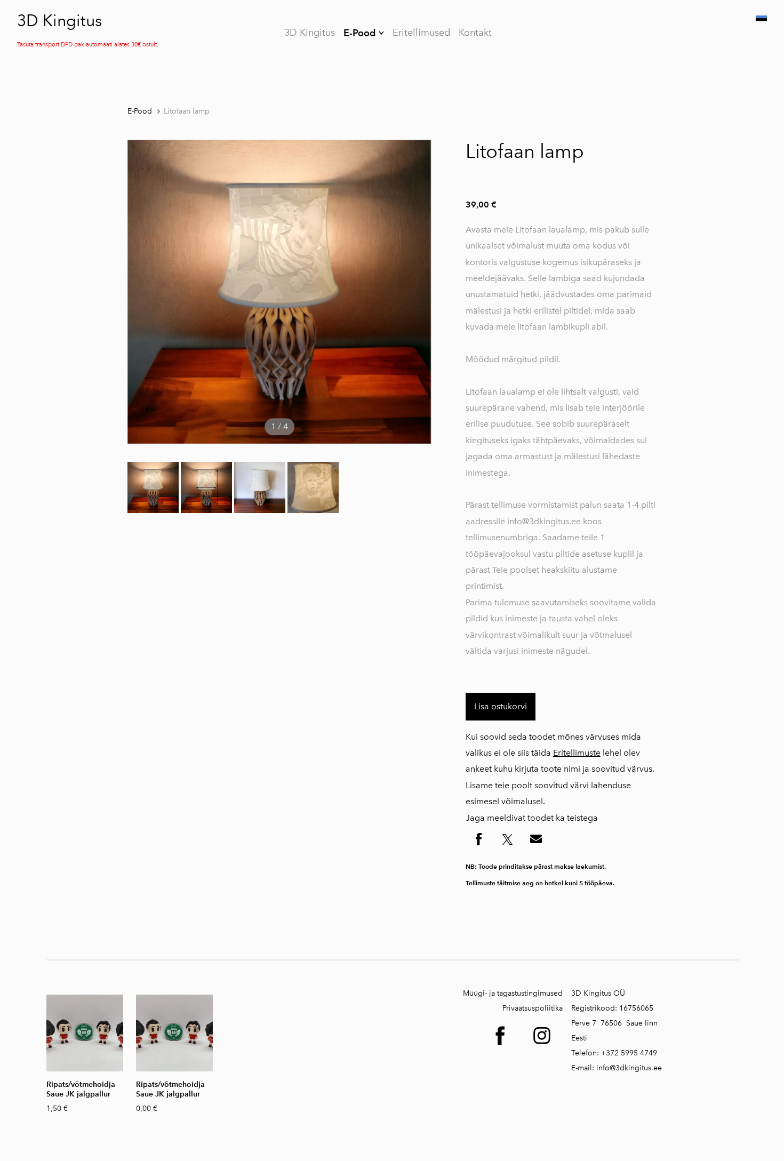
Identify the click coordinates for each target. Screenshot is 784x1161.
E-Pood (359, 32)
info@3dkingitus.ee (629, 1067)
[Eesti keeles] (760, 19)
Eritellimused (421, 32)
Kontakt (475, 32)
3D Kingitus (59, 20)
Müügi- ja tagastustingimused (513, 993)
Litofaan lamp (187, 111)
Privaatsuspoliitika (532, 1008)
